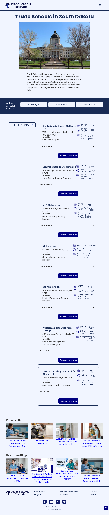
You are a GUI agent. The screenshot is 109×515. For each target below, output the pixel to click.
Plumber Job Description (42, 442)
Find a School (94, 493)
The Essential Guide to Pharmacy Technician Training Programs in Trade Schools (42, 478)
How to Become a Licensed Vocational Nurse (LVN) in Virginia (92, 443)
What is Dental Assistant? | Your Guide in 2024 (17, 478)
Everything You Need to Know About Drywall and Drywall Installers (67, 441)
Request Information (68, 155)
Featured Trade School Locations (69, 493)
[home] (19, 4)
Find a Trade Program (40, 493)
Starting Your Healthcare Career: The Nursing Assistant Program (67, 475)
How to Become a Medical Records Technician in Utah (17, 443)
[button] (100, 5)
